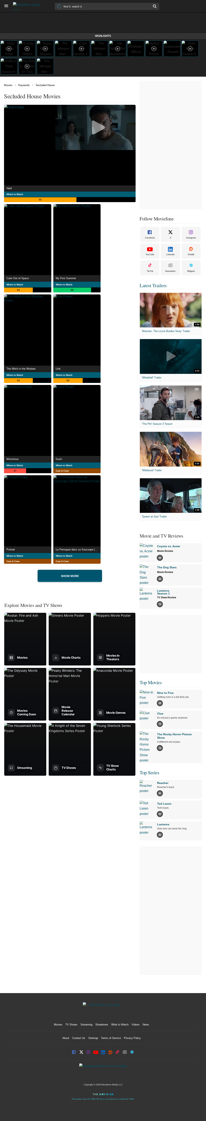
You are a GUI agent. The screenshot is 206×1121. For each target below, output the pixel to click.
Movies (8, 85)
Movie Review (165, 551)
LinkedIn (170, 254)
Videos (136, 1024)
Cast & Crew (62, 471)
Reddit (191, 254)
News (146, 1024)
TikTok (150, 271)
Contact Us (78, 1038)
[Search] (155, 6)
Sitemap (93, 1038)
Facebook (150, 238)
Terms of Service (111, 1038)
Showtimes (101, 1024)
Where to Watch (14, 194)
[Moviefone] (28, 6)
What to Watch (120, 1024)
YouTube (150, 254)
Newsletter (170, 271)
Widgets (191, 271)
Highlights (103, 35)
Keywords (24, 85)
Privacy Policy (132, 1038)
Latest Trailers (153, 285)
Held (9, 188)
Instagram (191, 238)
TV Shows (71, 1024)
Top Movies (151, 682)
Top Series (149, 772)
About (65, 1038)
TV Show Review (166, 597)
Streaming (86, 1024)
